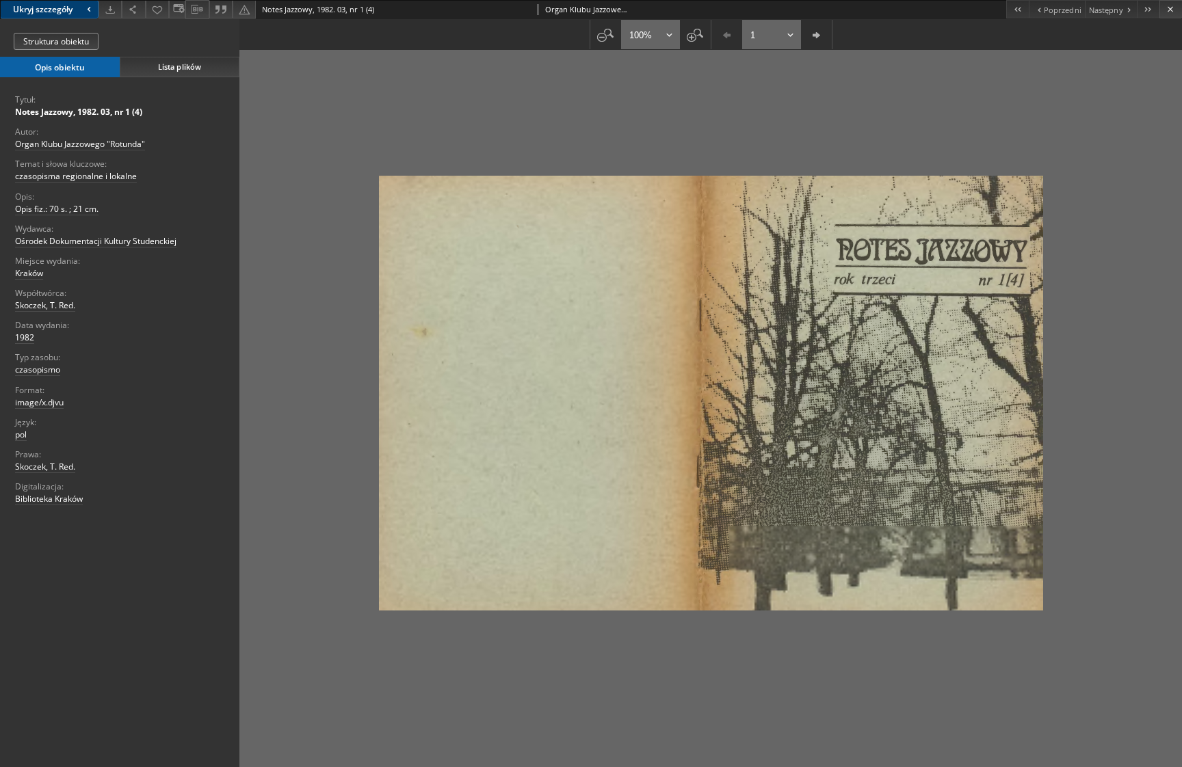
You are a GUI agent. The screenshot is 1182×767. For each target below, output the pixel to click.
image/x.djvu (39, 402)
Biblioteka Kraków (49, 498)
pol (21, 434)
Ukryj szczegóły (43, 9)
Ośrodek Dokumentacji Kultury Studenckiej (95, 241)
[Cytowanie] (221, 9)
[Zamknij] (1170, 9)
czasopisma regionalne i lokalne (76, 176)
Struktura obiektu (56, 41)
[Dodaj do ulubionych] (157, 9)
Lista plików (179, 67)
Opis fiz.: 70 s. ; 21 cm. (56, 209)
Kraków (29, 273)
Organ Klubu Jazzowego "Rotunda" (80, 144)
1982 (24, 337)
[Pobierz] (110, 9)
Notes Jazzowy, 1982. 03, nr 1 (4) (78, 112)
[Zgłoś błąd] (244, 9)
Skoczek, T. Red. (45, 305)
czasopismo (37, 369)
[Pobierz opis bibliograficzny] (197, 9)
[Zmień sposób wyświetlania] (177, 9)
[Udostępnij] (133, 9)
